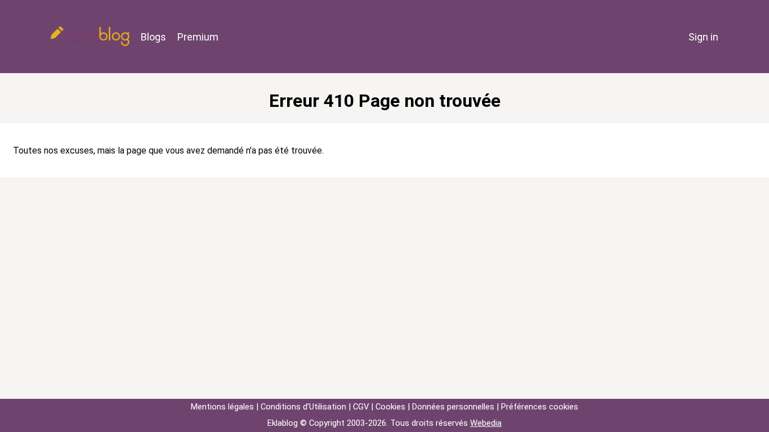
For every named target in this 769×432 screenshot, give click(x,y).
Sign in (703, 37)
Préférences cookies (539, 407)
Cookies (390, 407)
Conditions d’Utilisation (303, 407)
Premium (197, 37)
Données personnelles (453, 407)
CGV (361, 407)
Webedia (486, 423)
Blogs (153, 37)
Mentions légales (222, 407)
